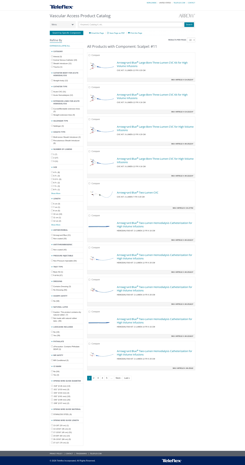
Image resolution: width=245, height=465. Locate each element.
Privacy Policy (56, 454)
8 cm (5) (56, 211)
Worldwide (151, 3)
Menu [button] (54, 24)
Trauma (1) (57, 67)
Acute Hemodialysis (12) (63, 95)
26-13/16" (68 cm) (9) (62, 439)
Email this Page (97, 33)
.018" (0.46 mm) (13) (61, 386)
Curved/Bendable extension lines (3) (66, 110)
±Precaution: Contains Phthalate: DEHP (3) (66, 348)
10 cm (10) (57, 214)
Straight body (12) (60, 81)
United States (165, 3)
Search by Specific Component (66, 33)
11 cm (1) (57, 217)
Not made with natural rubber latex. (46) (65, 319)
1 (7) (55, 154)
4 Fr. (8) (56, 172)
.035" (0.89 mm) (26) (61, 400)
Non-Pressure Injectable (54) (65, 261)
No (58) (56, 301)
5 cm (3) (56, 204)
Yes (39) (56, 335)
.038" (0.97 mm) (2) (61, 403)
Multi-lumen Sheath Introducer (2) (67, 137)
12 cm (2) (57, 221)
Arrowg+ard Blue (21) (62, 235)
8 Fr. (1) (56, 190)
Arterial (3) (57, 57)
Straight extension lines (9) (64, 115)
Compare (95, 55)
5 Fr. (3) (56, 176)
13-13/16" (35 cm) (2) (62, 429)
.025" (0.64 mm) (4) (61, 393)
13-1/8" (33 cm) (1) (61, 425)
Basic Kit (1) (58, 272)
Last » (127, 378)
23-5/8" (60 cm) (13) (61, 436)
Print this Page (136, 33)
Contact (191, 3)
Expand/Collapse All (60, 46)
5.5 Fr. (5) (57, 179)
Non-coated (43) (60, 250)
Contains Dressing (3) (62, 286)
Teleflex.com (179, 3)
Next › (118, 378)
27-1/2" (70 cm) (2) (61, 443)
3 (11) (55, 161)
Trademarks (81, 454)
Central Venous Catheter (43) (65, 60)
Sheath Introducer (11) (62, 63)
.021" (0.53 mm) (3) (61, 389)
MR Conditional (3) (61, 360)
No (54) (56, 371)
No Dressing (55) (60, 290)
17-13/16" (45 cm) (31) (62, 432)
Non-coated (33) (60, 239)
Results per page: (177, 40)
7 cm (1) (56, 207)
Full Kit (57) (58, 275)
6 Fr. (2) (56, 183)
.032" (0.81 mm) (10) (61, 396)
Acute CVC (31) (59, 92)
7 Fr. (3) (56, 186)
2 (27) (55, 158)
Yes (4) (56, 375)
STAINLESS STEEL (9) (62, 414)
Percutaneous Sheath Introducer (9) (66, 142)
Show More (55, 193)
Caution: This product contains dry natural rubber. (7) (67, 313)
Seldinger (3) (58, 126)
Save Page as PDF (117, 33)
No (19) (56, 332)
